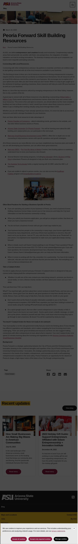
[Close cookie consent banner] (74, 528)
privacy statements (58, 531)
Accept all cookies (18, 539)
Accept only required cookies (40, 539)
